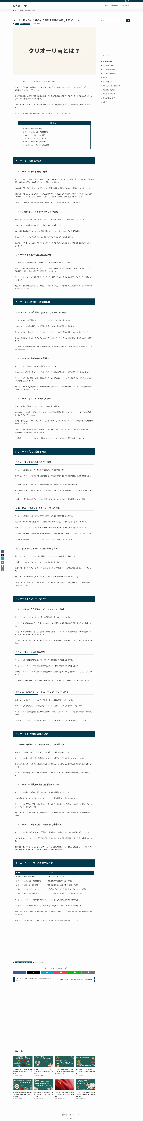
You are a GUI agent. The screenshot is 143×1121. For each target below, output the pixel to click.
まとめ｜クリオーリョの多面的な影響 (36, 145)
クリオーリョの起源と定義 (32, 129)
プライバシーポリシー (75, 1115)
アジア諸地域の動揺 (109, 69)
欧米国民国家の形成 (25, 23)
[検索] (128, 1)
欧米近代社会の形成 (109, 98)
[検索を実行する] (128, 20)
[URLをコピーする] (88, 972)
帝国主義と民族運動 (109, 90)
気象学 (105, 102)
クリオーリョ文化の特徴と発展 (34, 135)
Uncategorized (107, 61)
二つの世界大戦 (107, 82)
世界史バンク (20, 5)
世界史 (17, 23)
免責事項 (64, 1115)
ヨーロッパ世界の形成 (109, 73)
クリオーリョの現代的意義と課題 (34, 142)
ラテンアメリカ (39, 962)
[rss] (126, 1)
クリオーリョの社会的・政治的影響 (35, 132)
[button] (19, 972)
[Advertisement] (54, 941)
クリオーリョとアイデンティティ (34, 138)
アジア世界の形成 (108, 65)
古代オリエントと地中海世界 (111, 86)
